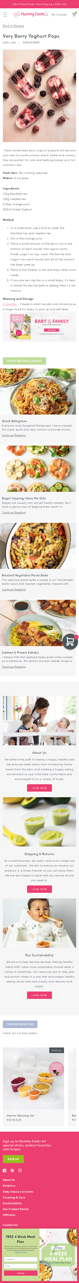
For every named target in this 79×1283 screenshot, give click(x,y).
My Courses (59, 14)
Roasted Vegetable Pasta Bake (25, 575)
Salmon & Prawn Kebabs (20, 652)
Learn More (39, 788)
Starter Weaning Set (20, 1115)
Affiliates (9, 1215)
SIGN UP (13, 1159)
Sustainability (12, 1203)
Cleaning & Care (14, 1197)
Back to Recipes (13, 25)
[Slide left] (66, 1045)
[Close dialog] (74, 1231)
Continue (20, 1273)
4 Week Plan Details (21, 1252)
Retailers (9, 1186)
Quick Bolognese (14, 421)
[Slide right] (71, 1045)
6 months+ (10, 304)
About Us (9, 1180)
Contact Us (10, 1225)
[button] (5, 14)
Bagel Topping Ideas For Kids (24, 498)
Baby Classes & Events (18, 1192)
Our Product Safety (16, 1209)
